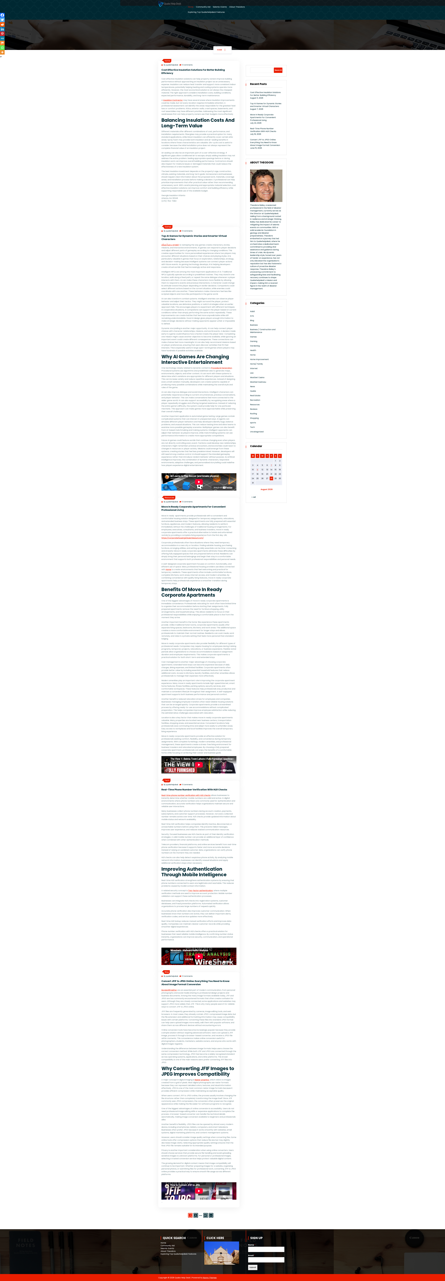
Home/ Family (256, 364)
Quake (253, 391)
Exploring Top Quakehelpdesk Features (206, 12)
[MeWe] (2, 38)
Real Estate (255, 395)
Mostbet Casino (257, 377)
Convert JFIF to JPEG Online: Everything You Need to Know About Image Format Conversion (195, 982)
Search (278, 70)
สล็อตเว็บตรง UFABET (170, 245)
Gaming (253, 341)
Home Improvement (259, 359)
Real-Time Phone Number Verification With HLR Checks (194, 789)
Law (252, 373)
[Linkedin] (2, 29)
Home (190, 7)
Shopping (254, 418)
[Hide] (1, 57)
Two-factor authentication (200, 890)
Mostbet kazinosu (258, 382)
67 (205, 1215)
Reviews (253, 409)
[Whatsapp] (2, 47)
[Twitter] (2, 19)
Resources (169, 497)
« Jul (254, 497)
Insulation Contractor (173, 100)
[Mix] (2, 43)
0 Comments (187, 65)
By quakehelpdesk (170, 65)
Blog (167, 972)
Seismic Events (220, 7)
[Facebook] (2, 15)
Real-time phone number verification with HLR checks (185, 795)
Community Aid (203, 7)
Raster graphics (202, 1079)
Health (253, 350)
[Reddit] (2, 24)
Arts (252, 316)
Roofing (253, 413)
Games (168, 226)
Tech (167, 780)
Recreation (255, 400)
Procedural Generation (221, 368)
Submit (252, 1267)
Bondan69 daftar (169, 990)
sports (253, 422)
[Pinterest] (2, 33)
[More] (2, 52)
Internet (254, 368)
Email (251, 1255)
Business (254, 325)
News (252, 386)
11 (257, 469)
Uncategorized (257, 431)
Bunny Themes (210, 1277)
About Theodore (237, 7)
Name (251, 1245)
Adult (252, 311)
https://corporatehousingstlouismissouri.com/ (182, 538)
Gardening (255, 345)
